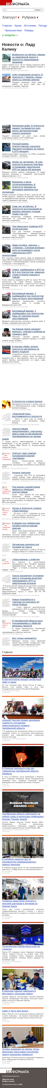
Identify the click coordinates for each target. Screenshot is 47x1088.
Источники (30, 25)
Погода (42, 25)
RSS (20, 1084)
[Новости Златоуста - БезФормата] (15, 3)
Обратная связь (8, 1079)
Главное (7, 25)
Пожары (29, 30)
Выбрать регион (8, 1081)
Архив (17, 25)
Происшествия (13, 30)
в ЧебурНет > (10, 35)
